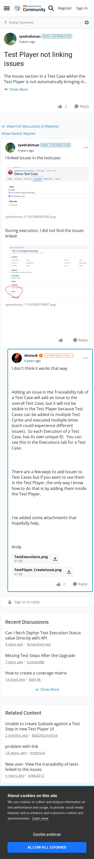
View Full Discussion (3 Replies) (33, 126)
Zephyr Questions (21, 22)
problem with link (21, 746)
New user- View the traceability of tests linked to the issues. (41, 767)
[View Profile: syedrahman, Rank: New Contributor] (10, 39)
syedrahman (30, 36)
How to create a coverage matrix (36, 673)
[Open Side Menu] (6, 8)
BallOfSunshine (45, 735)
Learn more (40, 818)
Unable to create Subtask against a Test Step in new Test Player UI (42, 726)
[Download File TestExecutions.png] (55, 559)
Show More (18, 89)
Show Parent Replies (18, 133)
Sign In (82, 8)
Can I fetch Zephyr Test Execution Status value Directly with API (43, 635)
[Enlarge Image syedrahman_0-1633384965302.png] (47, 189)
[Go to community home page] (30, 8)
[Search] (51, 8)
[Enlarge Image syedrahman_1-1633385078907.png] (47, 272)
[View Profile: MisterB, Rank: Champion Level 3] (17, 358)
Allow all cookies (47, 847)
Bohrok (35, 679)
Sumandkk (35, 661)
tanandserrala (39, 644)
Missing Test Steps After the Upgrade (40, 655)
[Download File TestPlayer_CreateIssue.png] (68, 572)
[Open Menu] (86, 22)
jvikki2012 (36, 775)
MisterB (31, 355)
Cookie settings (47, 834)
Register (65, 8)
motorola (37, 752)
